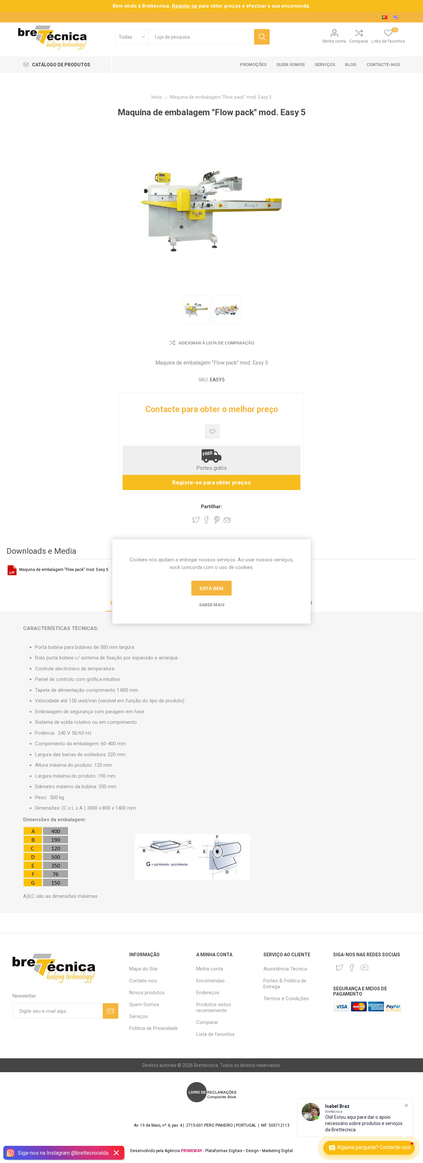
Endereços (207, 993)
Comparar (358, 41)
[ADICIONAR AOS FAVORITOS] (212, 431)
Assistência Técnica (285, 969)
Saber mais (211, 604)
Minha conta (334, 41)
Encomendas (210, 981)
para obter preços (206, 6)
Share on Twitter (196, 519)
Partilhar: (211, 507)
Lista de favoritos (215, 1034)
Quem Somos (144, 1004)
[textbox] (201, 37)
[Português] (384, 17)
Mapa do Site (143, 969)
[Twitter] (339, 967)
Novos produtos (147, 993)
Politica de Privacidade (153, 1028)
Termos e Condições (286, 999)
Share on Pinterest (216, 519)
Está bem (211, 588)
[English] (396, 17)
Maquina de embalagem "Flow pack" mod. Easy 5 (63, 569)
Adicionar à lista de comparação (216, 343)
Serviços (138, 1016)
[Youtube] (364, 967)
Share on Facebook (206, 519)
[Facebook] (352, 967)
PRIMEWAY (191, 1150)
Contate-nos (143, 981)
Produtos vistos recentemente (213, 1007)
